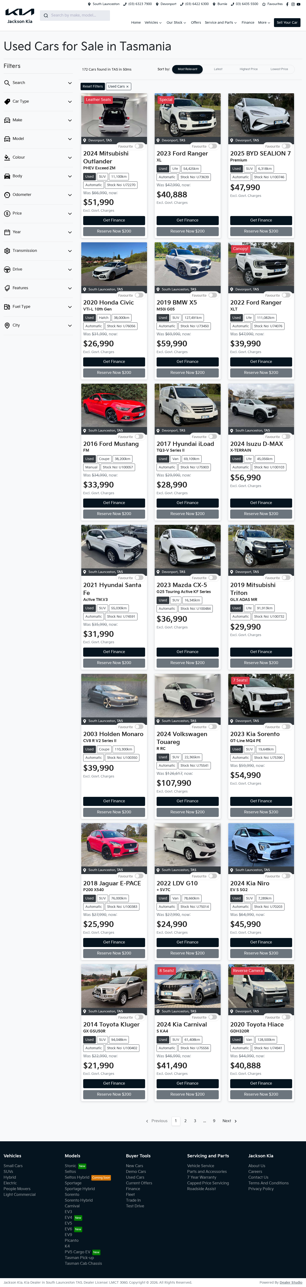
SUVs (8, 1172)
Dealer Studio (291, 1283)
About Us (256, 1166)
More (262, 23)
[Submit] (45, 15)
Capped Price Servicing (208, 1183)
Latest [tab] (218, 69)
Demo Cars (136, 1172)
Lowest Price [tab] (279, 69)
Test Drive (135, 1206)
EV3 (68, 1212)
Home (136, 23)
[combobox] (75, 15)
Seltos (70, 1172)
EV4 (68, 1217)
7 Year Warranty (201, 1177)
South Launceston (106, 4)
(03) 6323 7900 (140, 4)
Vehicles (151, 23)
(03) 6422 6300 (197, 4)
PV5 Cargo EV (77, 1252)
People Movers (17, 1189)
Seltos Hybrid (77, 1177)
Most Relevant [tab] (187, 69)
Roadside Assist (201, 1189)
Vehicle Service (200, 1166)
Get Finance (114, 220)
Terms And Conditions (268, 1183)
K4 (67, 1246)
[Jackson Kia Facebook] (288, 4)
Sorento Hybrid (79, 1200)
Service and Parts (219, 23)
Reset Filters (93, 86)
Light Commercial (20, 1195)
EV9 (68, 1235)
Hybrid (10, 1177)
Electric (10, 1183)
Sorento (72, 1195)
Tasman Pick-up (79, 1258)
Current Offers (139, 1183)
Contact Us (258, 1177)
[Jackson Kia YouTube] (299, 4)
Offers (196, 23)
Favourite (125, 146)
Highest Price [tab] (249, 69)
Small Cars (13, 1166)
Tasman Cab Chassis (83, 1263)
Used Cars (135, 1177)
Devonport (168, 4)
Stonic (70, 1166)
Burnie (222, 4)
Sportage (73, 1183)
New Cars (134, 1166)
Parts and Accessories (207, 1172)
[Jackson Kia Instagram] (294, 4)
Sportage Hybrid (80, 1189)
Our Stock (174, 23)
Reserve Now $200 (114, 231)
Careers (255, 1172)
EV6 (68, 1229)
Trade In (133, 1200)
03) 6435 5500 (247, 4)
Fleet (130, 1195)
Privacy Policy (261, 1189)
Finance (248, 23)
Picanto (72, 1240)
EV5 (68, 1223)
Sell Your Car (287, 23)
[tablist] (233, 69)
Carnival (72, 1206)
